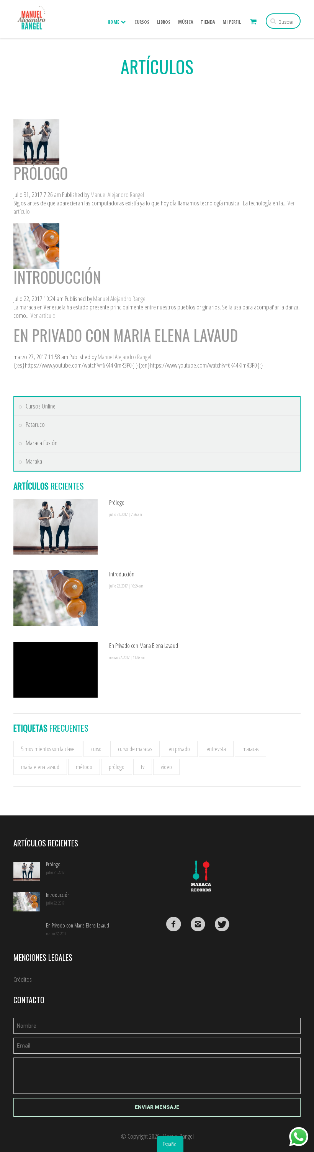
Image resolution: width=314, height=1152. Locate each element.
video (166, 767)
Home (114, 22)
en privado (179, 749)
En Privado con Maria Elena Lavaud (125, 335)
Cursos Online (41, 406)
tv (142, 767)
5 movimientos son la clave (48, 749)
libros (163, 22)
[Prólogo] (36, 123)
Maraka (34, 461)
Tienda (208, 22)
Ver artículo (43, 315)
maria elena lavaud (40, 767)
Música (185, 22)
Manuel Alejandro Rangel (117, 194)
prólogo (116, 767)
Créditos (22, 979)
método (84, 767)
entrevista (216, 749)
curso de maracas (135, 749)
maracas (250, 749)
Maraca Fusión (41, 443)
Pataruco (35, 424)
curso (96, 749)
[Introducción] (36, 227)
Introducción (57, 276)
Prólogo (40, 172)
